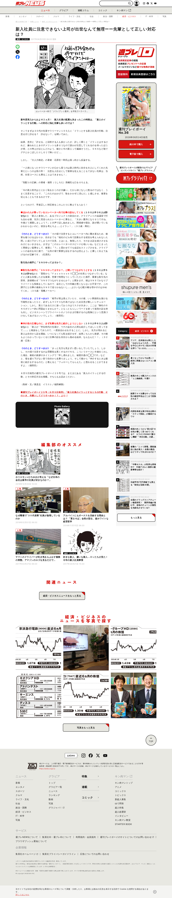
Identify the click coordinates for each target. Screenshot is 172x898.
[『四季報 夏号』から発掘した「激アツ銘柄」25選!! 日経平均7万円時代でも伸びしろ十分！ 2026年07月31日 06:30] (133, 695)
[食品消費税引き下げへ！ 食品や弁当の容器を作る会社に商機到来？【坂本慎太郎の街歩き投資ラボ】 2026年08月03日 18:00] (86, 695)
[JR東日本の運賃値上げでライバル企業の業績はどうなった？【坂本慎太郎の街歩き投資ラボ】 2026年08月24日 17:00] (38, 648)
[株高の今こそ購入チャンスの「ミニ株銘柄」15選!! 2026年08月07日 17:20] (38, 695)
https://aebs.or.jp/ (47, 769)
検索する (129, 3)
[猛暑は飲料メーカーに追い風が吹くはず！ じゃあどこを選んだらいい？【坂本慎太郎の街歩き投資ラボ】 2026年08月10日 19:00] (133, 648)
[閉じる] (154, 891)
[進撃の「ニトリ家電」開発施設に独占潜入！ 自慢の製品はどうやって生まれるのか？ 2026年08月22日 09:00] (86, 648)
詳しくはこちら (22, 894)
